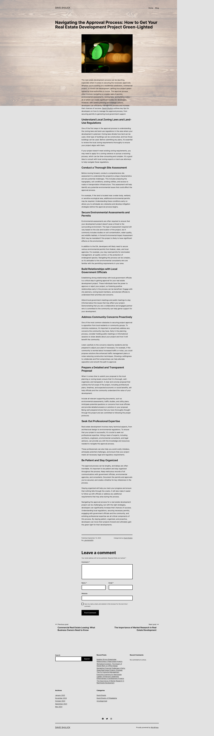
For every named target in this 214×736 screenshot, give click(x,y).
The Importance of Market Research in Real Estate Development (110, 682)
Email (111, 583)
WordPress (154, 727)
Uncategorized (102, 701)
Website (84, 593)
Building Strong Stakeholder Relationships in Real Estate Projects (109, 660)
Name (84, 583)
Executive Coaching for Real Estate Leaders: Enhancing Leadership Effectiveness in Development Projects (110, 676)
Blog (157, 8)
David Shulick (107, 108)
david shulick (62, 7)
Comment (86, 562)
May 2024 (58, 707)
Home (150, 8)
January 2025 (60, 695)
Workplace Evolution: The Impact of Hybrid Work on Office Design (109, 665)
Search (57, 655)
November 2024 (61, 698)
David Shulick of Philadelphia (107, 698)
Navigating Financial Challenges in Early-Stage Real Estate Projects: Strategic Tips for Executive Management (111, 670)
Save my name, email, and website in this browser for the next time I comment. (106, 605)
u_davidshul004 (88, 540)
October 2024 (60, 701)
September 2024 (61, 704)
